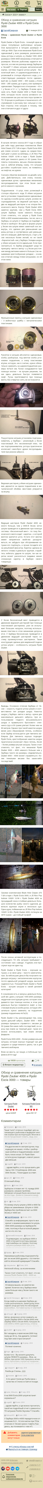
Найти (38, 9)
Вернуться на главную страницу (22, 1449)
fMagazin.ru (3, 14)
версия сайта (37, 1481)
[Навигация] (3, 9)
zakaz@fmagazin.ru (35, 1460)
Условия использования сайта (12, 1463)
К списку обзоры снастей (22, 1446)
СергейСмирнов (10, 30)
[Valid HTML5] (30, 1475)
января (21, 14)
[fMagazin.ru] (4, 3)
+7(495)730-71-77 (34, 1465)
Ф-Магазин (14, 1460)
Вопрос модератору (14, 1065)
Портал (23, 9)
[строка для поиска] (32, 9)
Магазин (11, 9)
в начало (38, 1065)
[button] (3, 1468)
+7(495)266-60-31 (34, 1469)
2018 (15, 14)
